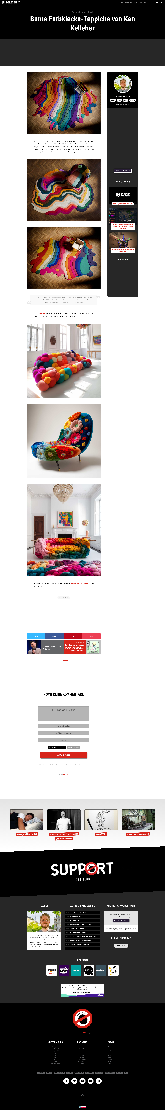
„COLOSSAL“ (65, 597)
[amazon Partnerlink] (51, 970)
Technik (109, 1059)
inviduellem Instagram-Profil (81, 583)
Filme (55, 1055)
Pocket (91, 636)
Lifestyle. (148, 2)
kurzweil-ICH (82, 1059)
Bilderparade (55, 1047)
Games (55, 1059)
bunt (119, 100)
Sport (109, 1055)
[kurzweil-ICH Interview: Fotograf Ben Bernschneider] (64, 825)
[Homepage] (12, 2)
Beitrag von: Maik (123, 96)
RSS (126, 1072)
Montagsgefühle (55, 1051)
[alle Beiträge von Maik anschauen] (122, 83)
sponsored (89, 1072)
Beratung (99, 1072)
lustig (55, 1061)
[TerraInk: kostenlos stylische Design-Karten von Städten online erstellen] (123, 216)
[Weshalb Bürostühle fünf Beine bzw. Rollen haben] (123, 241)
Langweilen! (121, 946)
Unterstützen (59, 1072)
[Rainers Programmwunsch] (138, 823)
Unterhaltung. (126, 2)
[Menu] (157, 2)
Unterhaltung (55, 1042)
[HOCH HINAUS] (82, 1095)
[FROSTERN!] (101, 823)
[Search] (162, 2)
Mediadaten (79, 1072)
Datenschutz (109, 1072)
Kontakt (70, 1072)
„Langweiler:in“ (115, 917)
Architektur (82, 1049)
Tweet (36, 636)
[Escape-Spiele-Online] (113, 970)
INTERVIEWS (64, 807)
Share (54, 636)
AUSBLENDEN (65, 660)
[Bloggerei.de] (82, 1107)
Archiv (49, 1072)
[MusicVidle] (76, 970)
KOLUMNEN (138, 807)
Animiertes (82, 1047)
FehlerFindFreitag (55, 1049)
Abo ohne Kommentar (73, 747)
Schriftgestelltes (82, 1061)
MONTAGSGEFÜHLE (27, 807)
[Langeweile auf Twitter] (74, 1081)
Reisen (109, 1053)
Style (109, 1057)
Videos (82, 1063)
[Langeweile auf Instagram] (82, 1081)
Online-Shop (40, 313)
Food (109, 1047)
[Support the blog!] (82, 871)
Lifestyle (109, 1042)
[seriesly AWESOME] (64, 970)
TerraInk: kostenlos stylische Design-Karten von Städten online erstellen (122, 226)
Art (82, 1051)
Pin (73, 636)
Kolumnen (110, 1049)
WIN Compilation (55, 1063)
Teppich (132, 100)
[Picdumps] (101, 970)
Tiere (109, 1061)
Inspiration (82, 1042)
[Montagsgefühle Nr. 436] (27, 823)
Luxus (125, 100)
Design (113, 100)
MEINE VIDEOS (101, 807)
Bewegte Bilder (82, 1053)
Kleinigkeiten (55, 1053)
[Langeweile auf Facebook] (66, 1081)
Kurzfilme (55, 1057)
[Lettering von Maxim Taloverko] (123, 195)
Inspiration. (138, 2)
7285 (85, 1033)
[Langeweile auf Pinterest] (99, 1081)
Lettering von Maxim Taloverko (123, 204)
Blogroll (41, 1072)
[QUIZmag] (89, 970)
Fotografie (82, 1057)
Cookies (119, 1072)
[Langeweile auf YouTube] (90, 1081)
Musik (109, 1051)
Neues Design (123, 182)
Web (109, 1063)
